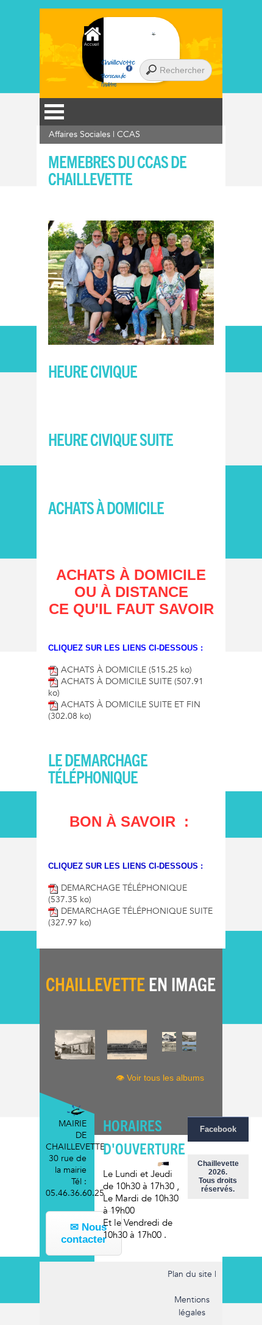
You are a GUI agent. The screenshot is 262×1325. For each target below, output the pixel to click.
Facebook (218, 1129)
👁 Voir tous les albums (160, 1078)
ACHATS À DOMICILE (125, 670)
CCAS (128, 134)
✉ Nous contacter (84, 1233)
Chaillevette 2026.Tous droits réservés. (218, 1176)
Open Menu (54, 111)
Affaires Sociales (79, 134)
